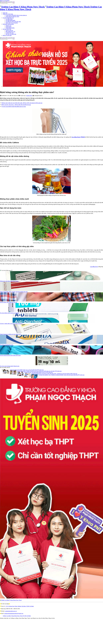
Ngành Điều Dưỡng (10, 27)
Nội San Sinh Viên (7, 29)
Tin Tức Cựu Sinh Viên (11, 34)
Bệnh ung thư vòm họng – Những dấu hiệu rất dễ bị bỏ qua (16, 104)
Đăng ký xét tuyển (4, 0)
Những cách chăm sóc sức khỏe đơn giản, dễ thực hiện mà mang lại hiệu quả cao (22, 103)
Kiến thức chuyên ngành (8, 24)
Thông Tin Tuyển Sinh (8, 14)
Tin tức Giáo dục (9, 30)
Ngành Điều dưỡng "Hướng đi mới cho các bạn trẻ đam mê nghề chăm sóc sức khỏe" (39, 371)
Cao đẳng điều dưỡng (10, 20)
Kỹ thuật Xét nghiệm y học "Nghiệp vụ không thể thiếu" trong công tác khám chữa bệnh (61, 374)
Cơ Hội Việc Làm (10, 32)
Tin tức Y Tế (8, 25)
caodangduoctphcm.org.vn (11, 611)
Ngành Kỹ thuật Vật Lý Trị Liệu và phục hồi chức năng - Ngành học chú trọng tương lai (54, 373)
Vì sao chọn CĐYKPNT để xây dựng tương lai (16, 15)
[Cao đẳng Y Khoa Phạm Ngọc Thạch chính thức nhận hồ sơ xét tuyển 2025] (53, 64)
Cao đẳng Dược (9, 19)
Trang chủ (5, 12)
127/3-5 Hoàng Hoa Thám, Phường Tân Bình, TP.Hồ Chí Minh (19, 606)
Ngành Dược (8, 26)
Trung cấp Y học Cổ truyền (12, 22)
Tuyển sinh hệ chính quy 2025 (12, 16)
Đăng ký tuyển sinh (7, 35)
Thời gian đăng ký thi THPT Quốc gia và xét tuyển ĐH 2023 (27, 369)
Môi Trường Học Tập (10, 31)
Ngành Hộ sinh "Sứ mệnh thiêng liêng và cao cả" (38, 372)
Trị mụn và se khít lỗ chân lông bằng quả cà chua (14, 106)
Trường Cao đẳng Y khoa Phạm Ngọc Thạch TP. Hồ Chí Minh (17, 615)
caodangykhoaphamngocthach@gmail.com (13, 613)
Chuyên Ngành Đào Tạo (8, 17)
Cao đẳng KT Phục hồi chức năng (13, 21)
